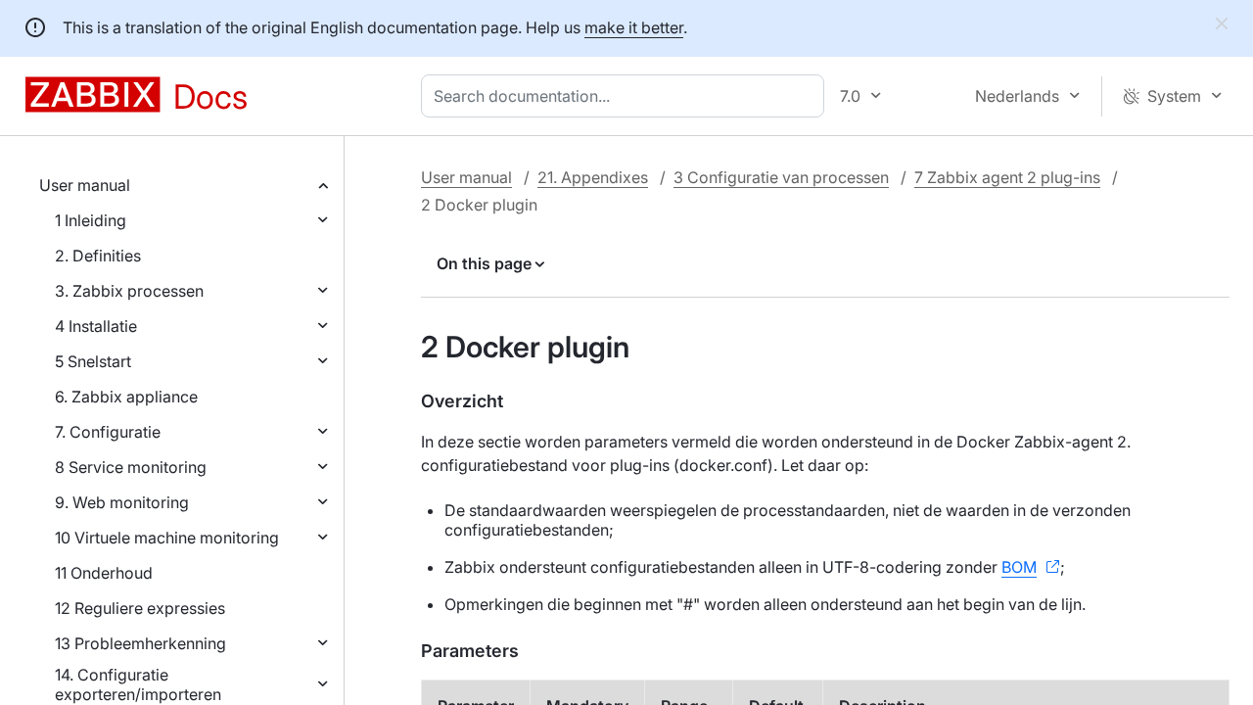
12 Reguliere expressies (140, 608)
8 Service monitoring (131, 467)
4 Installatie (96, 326)
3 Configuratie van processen (781, 177)
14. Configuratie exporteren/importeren (138, 684)
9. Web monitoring (122, 502)
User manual (84, 185)
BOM (1019, 567)
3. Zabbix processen (129, 291)
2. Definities (98, 255)
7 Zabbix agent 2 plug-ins (1007, 177)
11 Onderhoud (104, 573)
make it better (633, 27)
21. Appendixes (592, 177)
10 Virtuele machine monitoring (167, 537)
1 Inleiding (90, 220)
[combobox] (626, 96)
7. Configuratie (108, 432)
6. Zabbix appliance (126, 396)
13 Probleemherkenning (140, 643)
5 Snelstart (93, 361)
